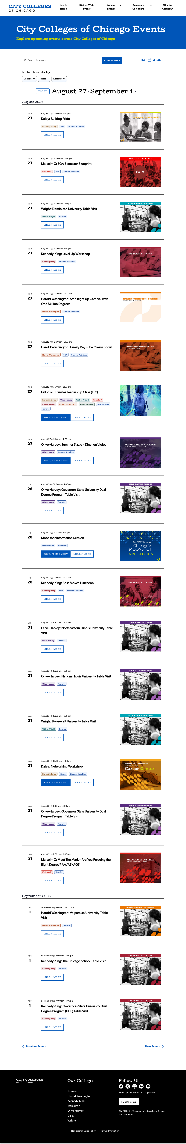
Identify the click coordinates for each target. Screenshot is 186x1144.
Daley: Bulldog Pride (55, 119)
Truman (72, 1091)
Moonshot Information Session (62, 538)
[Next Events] (31, 91)
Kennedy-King (48, 262)
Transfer (62, 217)
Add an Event (126, 1114)
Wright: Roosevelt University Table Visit (68, 721)
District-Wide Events (86, 7)
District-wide (103, 404)
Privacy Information (110, 1131)
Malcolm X (46, 171)
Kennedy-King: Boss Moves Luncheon (67, 583)
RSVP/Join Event (56, 417)
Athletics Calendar (167, 7)
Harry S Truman (86, 404)
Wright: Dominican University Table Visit (69, 209)
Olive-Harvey (66, 400)
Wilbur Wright (48, 217)
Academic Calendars (138, 7)
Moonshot (62, 546)
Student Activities (76, 126)
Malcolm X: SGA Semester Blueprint (66, 163)
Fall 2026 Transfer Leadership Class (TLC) (69, 392)
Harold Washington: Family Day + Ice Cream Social (76, 347)
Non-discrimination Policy (83, 1131)
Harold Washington (50, 312)
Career (63, 774)
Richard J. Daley (49, 126)
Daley (71, 1115)
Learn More (52, 134)
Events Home (63, 7)
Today (42, 91)
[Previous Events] (24, 91)
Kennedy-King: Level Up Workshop (65, 254)
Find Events (112, 60)
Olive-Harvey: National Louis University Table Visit (76, 676)
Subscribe (128, 1101)
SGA (62, 126)
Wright (72, 1120)
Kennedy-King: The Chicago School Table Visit (73, 961)
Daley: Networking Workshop (62, 766)
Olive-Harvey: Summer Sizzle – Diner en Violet (73, 444)
